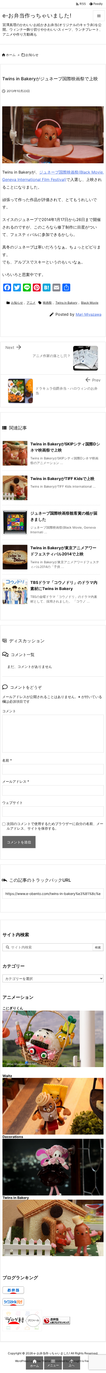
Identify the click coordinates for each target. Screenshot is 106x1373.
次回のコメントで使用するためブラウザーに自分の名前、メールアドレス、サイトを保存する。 (55, 826)
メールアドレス (15, 781)
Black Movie (89, 302)
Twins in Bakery (66, 302)
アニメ (31, 302)
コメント (9, 711)
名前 (7, 760)
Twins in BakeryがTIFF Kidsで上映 (62, 478)
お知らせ (32, 55)
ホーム (11, 55)
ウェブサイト (12, 802)
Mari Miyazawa (88, 314)
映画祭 (47, 302)
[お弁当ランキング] (56, 1320)
